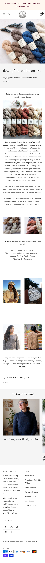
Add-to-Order (30, 487)
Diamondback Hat (12, 253)
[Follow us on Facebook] (6, 527)
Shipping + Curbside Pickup (33, 481)
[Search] (9, 14)
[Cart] (41, 14)
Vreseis (34, 148)
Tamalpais (17, 259)
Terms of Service (31, 492)
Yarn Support (30, 501)
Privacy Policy (30, 505)
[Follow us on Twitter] (11, 527)
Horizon (39, 364)
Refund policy (30, 496)
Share (5, 382)
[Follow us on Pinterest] (6, 532)
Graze (23, 367)
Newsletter (29, 476)
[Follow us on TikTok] (11, 532)
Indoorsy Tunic (15, 256)
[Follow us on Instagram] (17, 527)
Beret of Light (15, 250)
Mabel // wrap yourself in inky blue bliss (20, 439)
